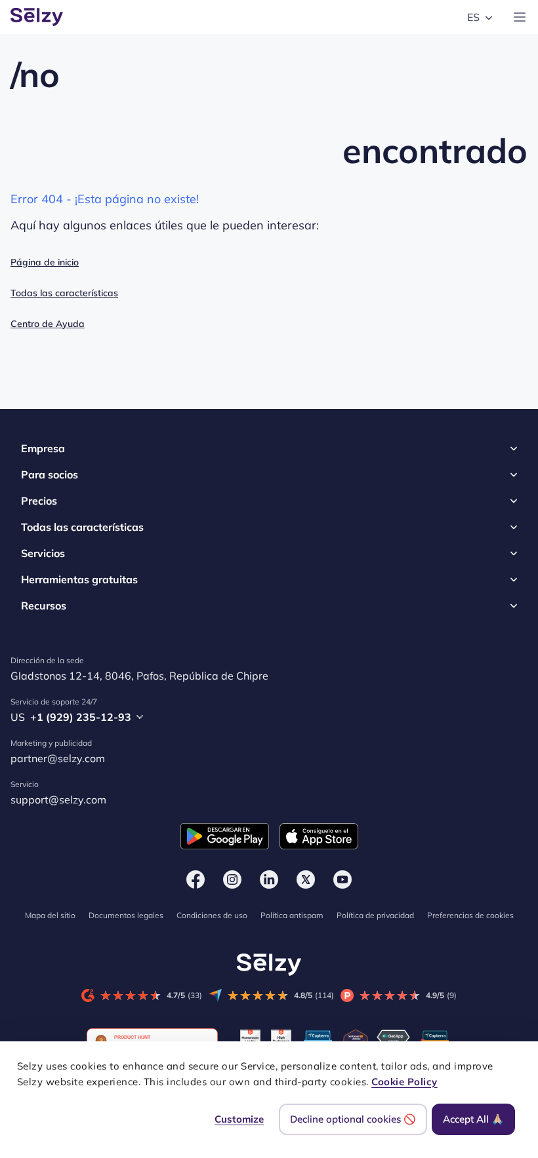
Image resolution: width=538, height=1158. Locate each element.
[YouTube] (342, 879)
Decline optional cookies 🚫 (353, 1119)
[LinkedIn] (269, 879)
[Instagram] (232, 879)
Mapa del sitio (50, 915)
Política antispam (291, 915)
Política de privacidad (375, 915)
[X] (306, 879)
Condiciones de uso (211, 915)
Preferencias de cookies (470, 915)
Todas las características (64, 293)
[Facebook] (195, 879)
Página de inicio (44, 262)
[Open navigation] (520, 17)
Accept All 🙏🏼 (473, 1119)
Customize (239, 1119)
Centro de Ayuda (47, 324)
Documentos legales (126, 915)
